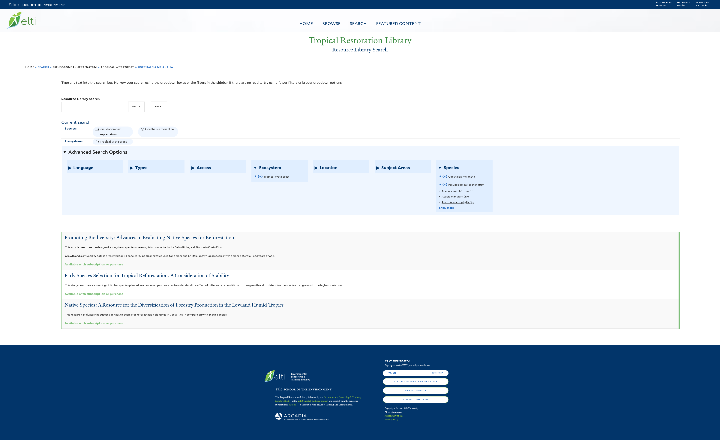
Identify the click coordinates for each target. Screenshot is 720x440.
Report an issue (415, 390)
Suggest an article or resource (415, 381)
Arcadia (292, 404)
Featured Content (398, 23)
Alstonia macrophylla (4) (458, 202)
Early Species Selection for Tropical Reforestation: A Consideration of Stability (146, 275)
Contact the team (415, 399)
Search (358, 23)
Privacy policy (391, 419)
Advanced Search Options (98, 152)
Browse (331, 23)
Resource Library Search (80, 99)
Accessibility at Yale (394, 415)
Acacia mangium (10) (455, 196)
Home (306, 23)
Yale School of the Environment (18, 5)
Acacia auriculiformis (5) (457, 191)
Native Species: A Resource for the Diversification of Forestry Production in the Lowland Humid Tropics (174, 305)
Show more (446, 207)
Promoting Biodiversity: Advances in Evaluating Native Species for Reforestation (149, 237)
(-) (97, 132)
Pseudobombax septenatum (75, 67)
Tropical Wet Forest (117, 67)
